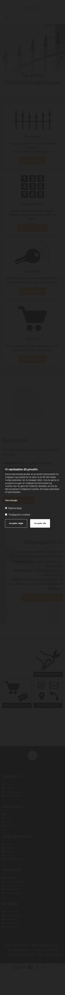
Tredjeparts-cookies (19, 514)
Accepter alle (40, 523)
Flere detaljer (11, 500)
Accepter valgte (16, 523)
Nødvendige (15, 508)
